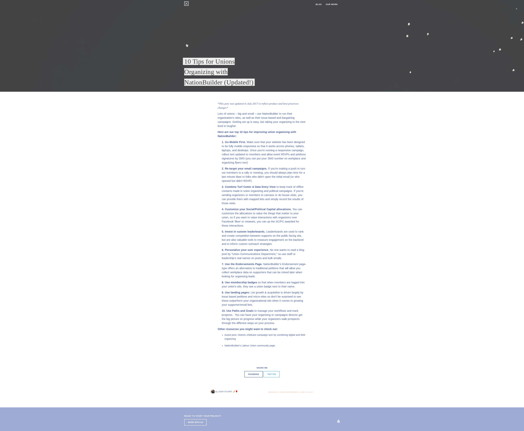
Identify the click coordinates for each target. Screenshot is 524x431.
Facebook (253, 374)
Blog (319, 4)
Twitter (271, 374)
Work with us (195, 422)
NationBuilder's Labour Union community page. (250, 345)
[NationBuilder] (338, 421)
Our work (332, 4)
